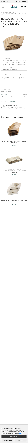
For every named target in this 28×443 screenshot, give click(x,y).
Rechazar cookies (7, 440)
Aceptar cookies (14, 436)
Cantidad (4, 94)
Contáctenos (12, 101)
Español (3, 1)
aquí (20, 433)
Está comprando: (6, 89)
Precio (24, 94)
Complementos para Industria (7, 12)
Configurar (20, 440)
